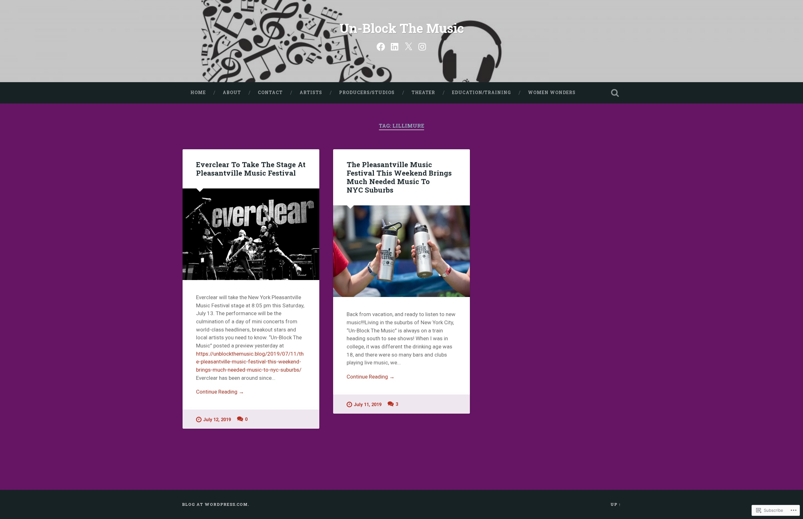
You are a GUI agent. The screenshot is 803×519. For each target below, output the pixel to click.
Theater (423, 92)
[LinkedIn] (395, 46)
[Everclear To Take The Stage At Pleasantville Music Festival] (251, 234)
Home (198, 92)
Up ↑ (615, 504)
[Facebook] (381, 46)
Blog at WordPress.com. (215, 504)
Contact (270, 92)
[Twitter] (408, 46)
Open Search (615, 92)
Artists (311, 92)
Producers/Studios (367, 92)
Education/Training (481, 92)
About (232, 92)
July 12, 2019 (217, 419)
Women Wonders (552, 92)
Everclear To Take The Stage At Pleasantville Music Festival (251, 168)
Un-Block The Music (401, 28)
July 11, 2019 (367, 404)
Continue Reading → (220, 392)
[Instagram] (422, 46)
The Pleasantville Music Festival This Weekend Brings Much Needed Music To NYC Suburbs (399, 177)
